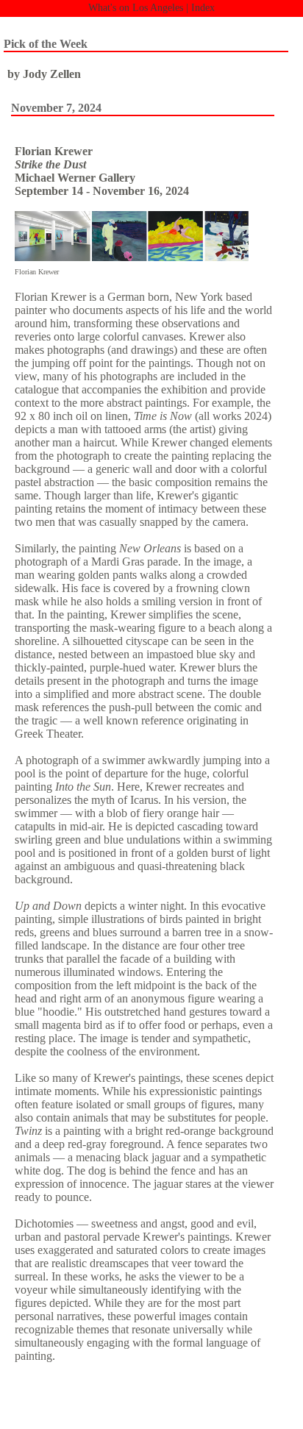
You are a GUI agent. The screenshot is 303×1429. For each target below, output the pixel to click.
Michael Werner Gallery (75, 177)
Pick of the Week (46, 44)
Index (203, 7)
